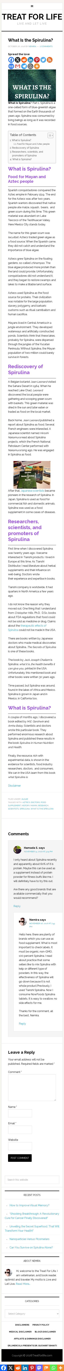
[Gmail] (18, 66)
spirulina (25, 809)
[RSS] (50, 60)
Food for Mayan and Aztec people (33, 144)
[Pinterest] (37, 60)
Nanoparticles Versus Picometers (29, 1239)
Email (12, 1123)
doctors (35, 802)
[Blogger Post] (30, 66)
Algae (24, 799)
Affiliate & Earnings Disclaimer (32, 1339)
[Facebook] (11, 60)
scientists (13, 809)
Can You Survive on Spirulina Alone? (31, 1247)
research (43, 805)
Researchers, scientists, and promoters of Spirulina (27, 153)
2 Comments (46, 46)
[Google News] (11, 66)
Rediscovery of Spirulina (25, 147)
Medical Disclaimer (20, 1332)
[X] (18, 60)
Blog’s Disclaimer (45, 1332)
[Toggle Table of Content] (49, 135)
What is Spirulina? (21, 140)
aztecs (26, 802)
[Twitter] (43, 60)
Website (13, 1139)
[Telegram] (24, 66)
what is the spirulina (42, 809)
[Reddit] (24, 60)
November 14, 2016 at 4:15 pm (38, 851)
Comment (15, 1072)
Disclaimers (22, 1325)
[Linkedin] (30, 60)
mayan (34, 805)
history (26, 805)
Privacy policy (40, 1325)
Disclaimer (14, 785)
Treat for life (32, 16)
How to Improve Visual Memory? (29, 1205)
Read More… (23, 1283)
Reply (17, 906)
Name (12, 1106)
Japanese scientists (32, 490)
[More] (37, 66)
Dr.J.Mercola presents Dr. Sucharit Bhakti (32, 1346)
